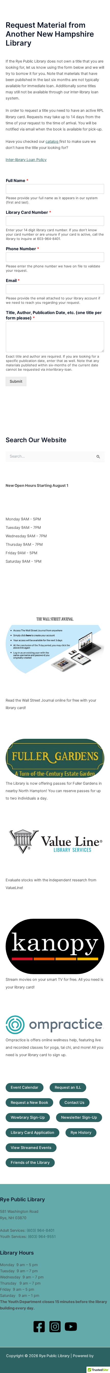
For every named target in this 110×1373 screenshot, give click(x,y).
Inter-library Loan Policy (26, 159)
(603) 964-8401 (40, 1230)
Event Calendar (24, 1087)
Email (13, 280)
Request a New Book (29, 1102)
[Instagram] (55, 1326)
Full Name (17, 180)
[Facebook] (39, 1326)
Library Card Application (32, 1132)
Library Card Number (28, 212)
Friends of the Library (30, 1162)
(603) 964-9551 (42, 1236)
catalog (52, 141)
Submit (16, 381)
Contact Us (74, 1102)
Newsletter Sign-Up (79, 1117)
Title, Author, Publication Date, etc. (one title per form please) (54, 315)
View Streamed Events (31, 1147)
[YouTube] (70, 1326)
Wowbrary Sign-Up (28, 1117)
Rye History (81, 1132)
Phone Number (22, 248)
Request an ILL (68, 1087)
